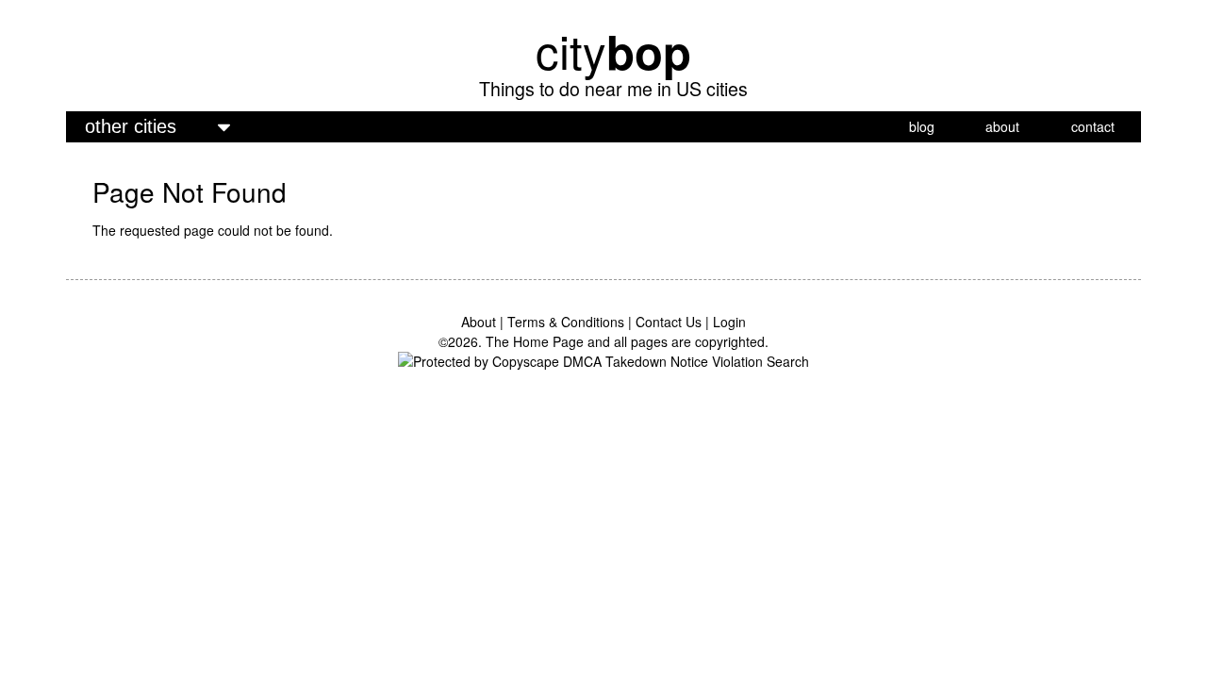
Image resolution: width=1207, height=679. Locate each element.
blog (921, 126)
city (613, 50)
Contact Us (669, 321)
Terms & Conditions (565, 321)
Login (729, 321)
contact (1093, 126)
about (1002, 126)
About (478, 321)
